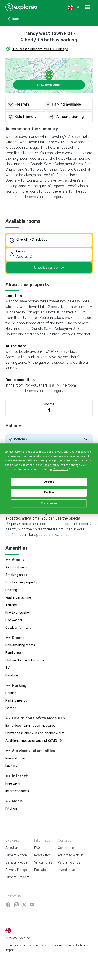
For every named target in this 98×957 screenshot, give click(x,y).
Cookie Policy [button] (51, 465)
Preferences (49, 503)
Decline (49, 492)
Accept (49, 481)
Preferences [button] (60, 469)
